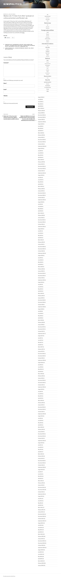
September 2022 (41, 199)
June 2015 (40, 393)
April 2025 (40, 130)
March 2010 (40, 534)
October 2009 (41, 545)
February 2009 (41, 563)
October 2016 (40, 358)
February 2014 (41, 429)
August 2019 (40, 282)
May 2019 (40, 288)
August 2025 (40, 123)
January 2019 (40, 297)
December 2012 (41, 460)
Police (47, 68)
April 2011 (40, 505)
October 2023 (40, 170)
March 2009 (40, 560)
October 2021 (40, 224)
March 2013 (40, 453)
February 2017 (41, 349)
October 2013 (40, 438)
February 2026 (41, 110)
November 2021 (41, 222)
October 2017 (40, 331)
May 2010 (40, 529)
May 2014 (40, 422)
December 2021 (41, 219)
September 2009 (41, 547)
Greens (47, 34)
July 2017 (40, 338)
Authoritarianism (47, 16)
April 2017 (40, 344)
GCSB (48, 32)
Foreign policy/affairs (47, 30)
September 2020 (41, 253)
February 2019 (41, 295)
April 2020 (40, 264)
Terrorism (22, 46)
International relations (16, 45)
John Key (47, 47)
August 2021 (40, 228)
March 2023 (40, 186)
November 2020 (41, 248)
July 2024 (40, 150)
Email (5, 89)
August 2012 (40, 469)
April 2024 (40, 157)
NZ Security (12, 46)
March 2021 (40, 239)
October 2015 (40, 384)
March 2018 (40, 320)
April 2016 (40, 371)
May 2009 (40, 556)
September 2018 (41, 306)
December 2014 (41, 407)
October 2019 (40, 277)
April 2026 (40, 106)
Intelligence (47, 41)
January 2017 (40, 351)
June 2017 (40, 340)
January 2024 (40, 164)
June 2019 (40, 286)
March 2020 (40, 266)
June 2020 (40, 259)
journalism (26, 45)
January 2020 (40, 271)
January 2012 (40, 485)
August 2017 (40, 335)
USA (27, 46)
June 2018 (40, 313)
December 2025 (41, 115)
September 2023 (41, 173)
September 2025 (41, 121)
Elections (47, 28)
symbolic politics (47, 82)
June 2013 (40, 447)
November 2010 (41, 516)
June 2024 (40, 152)
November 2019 (41, 275)
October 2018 (40, 304)
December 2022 (41, 193)
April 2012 (40, 478)
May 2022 (40, 208)
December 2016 (41, 353)
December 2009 (41, 540)
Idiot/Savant (47, 40)
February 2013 (41, 456)
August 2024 (40, 148)
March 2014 (40, 427)
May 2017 (40, 342)
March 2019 (40, 293)
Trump (47, 89)
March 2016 (40, 373)
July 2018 (40, 311)
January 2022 (40, 217)
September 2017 (41, 333)
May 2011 (40, 503)
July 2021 (40, 230)
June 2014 (40, 420)
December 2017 (41, 326)
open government (47, 63)
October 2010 (40, 518)
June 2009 (40, 554)
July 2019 (40, 284)
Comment (6, 62)
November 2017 (41, 329)
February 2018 (41, 322)
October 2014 (40, 411)
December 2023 (41, 166)
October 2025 (40, 119)
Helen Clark (47, 35)
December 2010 (41, 514)
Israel (47, 45)
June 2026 (40, 101)
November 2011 (41, 489)
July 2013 (40, 444)
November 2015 (41, 382)
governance (16, 44)
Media (47, 54)
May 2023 (40, 181)
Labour (47, 51)
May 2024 (40, 155)
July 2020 (40, 257)
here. (23, 32)
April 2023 (40, 184)
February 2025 (41, 135)
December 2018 (41, 300)
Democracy (47, 23)
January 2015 (40, 404)
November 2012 (41, 462)
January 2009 (40, 565)
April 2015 (40, 398)
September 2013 (41, 440)
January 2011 (40, 511)
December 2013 (41, 433)
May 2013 (40, 449)
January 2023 (40, 190)
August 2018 (40, 309)
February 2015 (41, 402)
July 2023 (40, 177)
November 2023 (41, 168)
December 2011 (41, 487)
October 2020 (41, 251)
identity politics (47, 38)
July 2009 (40, 552)
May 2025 (40, 128)
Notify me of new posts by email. (11, 103)
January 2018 (40, 324)
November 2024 (41, 141)
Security (47, 80)
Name (5, 83)
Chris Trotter (48, 19)
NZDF (48, 60)
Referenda (47, 74)
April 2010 (40, 531)
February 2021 (41, 242)
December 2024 (41, 139)
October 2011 (40, 491)
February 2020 (41, 268)
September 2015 (41, 387)
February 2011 (40, 509)
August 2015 (40, 389)
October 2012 (40, 465)
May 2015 (40, 395)
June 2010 (40, 527)
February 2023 (41, 188)
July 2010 (40, 525)
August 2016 (40, 362)
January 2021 (40, 244)
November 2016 (41, 355)
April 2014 (40, 424)
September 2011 (41, 494)
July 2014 (40, 418)
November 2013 (41, 436)
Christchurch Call (10, 48)
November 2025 (41, 117)
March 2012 (40, 480)
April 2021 (40, 237)
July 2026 (40, 99)
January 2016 (40, 378)
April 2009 (40, 558)
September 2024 (41, 146)
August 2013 (40, 442)
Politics (17, 46)
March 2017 (40, 346)
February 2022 (41, 215)
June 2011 (40, 500)
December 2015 (41, 380)
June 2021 (40, 233)
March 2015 (40, 400)
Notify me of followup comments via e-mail (13, 80)
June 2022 (40, 206)
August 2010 (40, 523)
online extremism (19, 48)
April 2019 (40, 291)
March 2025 (40, 132)
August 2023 (40, 175)
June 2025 (40, 126)
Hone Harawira (47, 37)
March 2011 (40, 507)
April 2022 (40, 210)
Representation (47, 76)
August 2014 (40, 416)
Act (47, 14)
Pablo (13, 14)
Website (5, 95)
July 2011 (40, 498)
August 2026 (40, 97)
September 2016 (41, 360)
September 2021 (41, 226)
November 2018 (41, 302)
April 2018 (40, 317)
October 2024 (40, 144)
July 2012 (40, 471)
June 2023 (40, 179)
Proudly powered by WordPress (9, 576)
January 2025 (40, 137)
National (47, 58)
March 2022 (40, 213)
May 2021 (40, 235)
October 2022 (40, 197)
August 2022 (40, 202)
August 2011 (40, 496)
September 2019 (41, 280)
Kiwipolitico (13, 4)
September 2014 (41, 413)
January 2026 (40, 112)
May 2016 (40, 369)
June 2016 (40, 366)
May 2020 (40, 262)
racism (48, 71)
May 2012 (40, 476)
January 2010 (40, 538)
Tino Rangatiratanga (47, 87)
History (21, 44)
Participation (47, 65)
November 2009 (41, 543)
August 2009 (40, 549)
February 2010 (41, 536)
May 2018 (40, 315)
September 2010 (41, 520)
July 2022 (40, 204)
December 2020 (41, 246)
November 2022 (41, 195)
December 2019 (41, 273)
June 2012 (40, 474)
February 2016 (41, 375)
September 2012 (41, 467)
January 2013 (40, 458)
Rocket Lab (27, 48)
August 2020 (40, 255)
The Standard (47, 85)
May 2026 (40, 103)
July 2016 (40, 364)
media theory (47, 56)
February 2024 (41, 161)
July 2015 (40, 391)
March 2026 (40, 108)
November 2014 (41, 409)
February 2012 (41, 482)
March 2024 (40, 159)
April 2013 (40, 451)
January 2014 (40, 431)
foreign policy (9, 44)
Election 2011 (47, 26)
